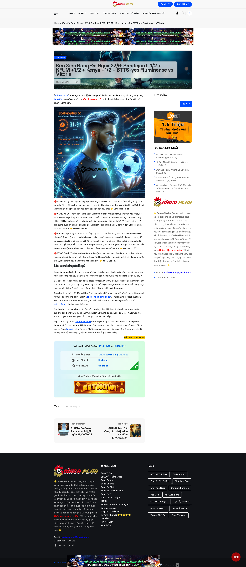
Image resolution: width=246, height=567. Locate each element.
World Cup (106, 525)
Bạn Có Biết (106, 473)
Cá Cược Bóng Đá (180, 488)
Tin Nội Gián (109, 13)
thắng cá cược (60, 304)
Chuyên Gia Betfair (159, 481)
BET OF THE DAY (158, 474)
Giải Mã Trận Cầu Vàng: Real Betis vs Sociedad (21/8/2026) (172, 179)
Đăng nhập (183, 4)
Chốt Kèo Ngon (157, 488)
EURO (104, 501)
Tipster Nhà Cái (158, 515)
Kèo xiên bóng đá (66, 266)
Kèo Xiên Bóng (172, 494)
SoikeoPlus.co (61, 95)
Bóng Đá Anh (107, 480)
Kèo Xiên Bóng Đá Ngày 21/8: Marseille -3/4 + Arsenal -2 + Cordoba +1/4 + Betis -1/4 (173, 188)
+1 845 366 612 (171, 277)
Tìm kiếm (160, 95)
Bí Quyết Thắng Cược (153, 13)
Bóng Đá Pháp (108, 487)
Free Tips (94, 13)
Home (72, 13)
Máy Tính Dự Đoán (129, 13)
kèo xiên (58, 99)
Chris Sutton (179, 474)
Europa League (108, 508)
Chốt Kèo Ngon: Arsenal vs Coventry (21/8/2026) (172, 171)
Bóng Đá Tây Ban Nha (112, 490)
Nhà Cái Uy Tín (180, 508)
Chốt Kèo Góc (182, 481)
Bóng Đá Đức (107, 483)
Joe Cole (154, 494)
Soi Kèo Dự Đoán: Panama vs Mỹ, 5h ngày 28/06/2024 (81, 431)
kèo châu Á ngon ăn (92, 99)
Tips (236, 557)
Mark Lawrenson (158, 508)
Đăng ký (165, 4)
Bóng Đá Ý (106, 494)
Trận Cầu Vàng (178, 515)
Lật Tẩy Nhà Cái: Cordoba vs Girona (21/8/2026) (172, 163)
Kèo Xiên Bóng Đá (72, 406)
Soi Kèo (82, 13)
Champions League (110, 497)
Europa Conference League (115, 504)
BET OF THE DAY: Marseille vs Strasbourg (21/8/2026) (169, 156)
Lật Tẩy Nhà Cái (181, 501)
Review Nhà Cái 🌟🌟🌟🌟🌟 (116, 515)
